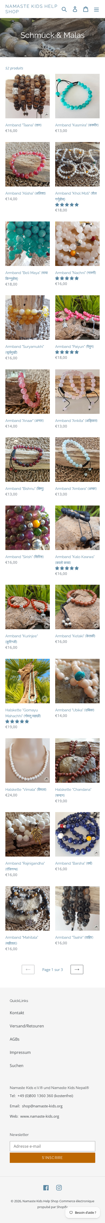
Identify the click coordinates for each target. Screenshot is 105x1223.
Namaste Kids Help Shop (31, 9)
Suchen (16, 1065)
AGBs (15, 1039)
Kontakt (17, 1012)
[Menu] (96, 8)
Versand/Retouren (27, 1026)
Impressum (20, 1052)
